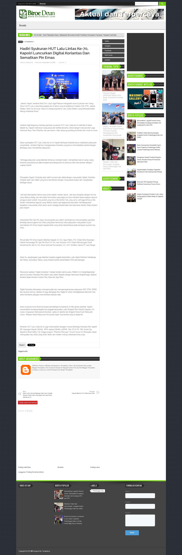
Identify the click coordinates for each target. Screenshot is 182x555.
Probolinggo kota (98, 491)
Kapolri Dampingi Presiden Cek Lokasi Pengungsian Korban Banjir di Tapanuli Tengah (150, 196)
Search (162, 4)
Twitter (107, 41)
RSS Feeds (108, 55)
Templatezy (46, 551)
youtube (107, 60)
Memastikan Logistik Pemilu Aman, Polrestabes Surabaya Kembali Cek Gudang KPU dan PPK (149, 123)
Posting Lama (95, 467)
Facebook (108, 51)
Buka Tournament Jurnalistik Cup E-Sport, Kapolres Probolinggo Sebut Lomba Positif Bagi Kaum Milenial (149, 147)
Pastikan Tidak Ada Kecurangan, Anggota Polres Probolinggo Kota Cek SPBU (150, 135)
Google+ (108, 46)
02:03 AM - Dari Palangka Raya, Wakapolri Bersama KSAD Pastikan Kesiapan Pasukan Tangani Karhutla (75, 35)
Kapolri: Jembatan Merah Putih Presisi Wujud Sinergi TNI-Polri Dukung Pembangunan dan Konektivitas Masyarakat (113, 130)
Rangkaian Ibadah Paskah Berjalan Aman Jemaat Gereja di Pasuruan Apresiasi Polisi (149, 159)
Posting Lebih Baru (24, 467)
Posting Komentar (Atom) (35, 472)
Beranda (43, 4)
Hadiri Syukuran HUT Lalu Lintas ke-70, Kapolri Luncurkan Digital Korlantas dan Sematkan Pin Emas (55, 53)
